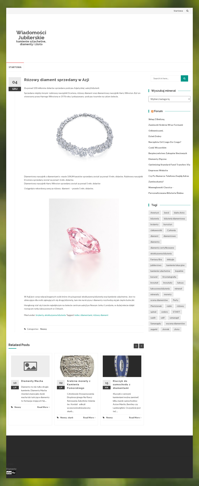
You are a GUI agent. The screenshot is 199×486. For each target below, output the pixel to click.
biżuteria (154, 218)
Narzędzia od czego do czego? (164, 142)
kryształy (167, 282)
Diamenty (11, 468)
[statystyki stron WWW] (11, 472)
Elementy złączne (157, 159)
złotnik (165, 329)
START (176, 311)
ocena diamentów (159, 300)
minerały (154, 294)
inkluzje (170, 259)
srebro (164, 311)
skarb (70, 417)
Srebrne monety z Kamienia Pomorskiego (78, 384)
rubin (169, 306)
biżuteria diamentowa (174, 218)
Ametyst (154, 212)
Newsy (43, 329)
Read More (42, 407)
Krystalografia (169, 277)
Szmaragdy (155, 323)
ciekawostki (156, 230)
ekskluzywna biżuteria (55, 315)
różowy (180, 306)
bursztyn (168, 224)
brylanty (40, 315)
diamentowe (170, 236)
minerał (178, 288)
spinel (153, 311)
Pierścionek (156, 306)
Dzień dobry (154, 136)
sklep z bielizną (156, 119)
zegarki (153, 329)
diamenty (155, 241)
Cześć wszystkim (157, 147)
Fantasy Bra (156, 259)
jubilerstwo (155, 265)
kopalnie (179, 271)
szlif (162, 317)
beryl (166, 212)
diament (154, 236)
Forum (158, 111)
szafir (153, 317)
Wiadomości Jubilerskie (31, 35)
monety (167, 294)
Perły (175, 300)
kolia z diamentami (83, 315)
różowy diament (100, 315)
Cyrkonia (171, 230)
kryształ (154, 282)
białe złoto (179, 212)
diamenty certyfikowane (162, 247)
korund (153, 277)
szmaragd (174, 317)
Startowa (178, 10)
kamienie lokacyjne (176, 265)
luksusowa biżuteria (160, 288)
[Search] (184, 78)
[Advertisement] (122, 38)
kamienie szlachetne (160, 271)
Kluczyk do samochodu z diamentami (121, 384)
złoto (176, 329)
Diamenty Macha (32, 381)
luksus (180, 282)
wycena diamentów (175, 323)
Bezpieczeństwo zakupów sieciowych (167, 153)
